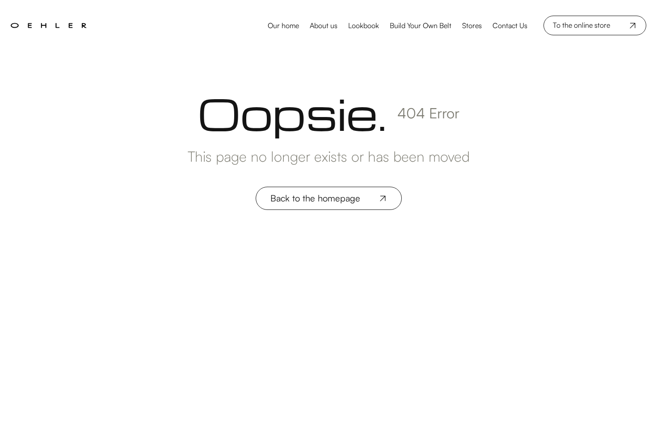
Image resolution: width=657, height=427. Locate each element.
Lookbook (363, 25)
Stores (472, 25)
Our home (283, 25)
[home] (86, 25)
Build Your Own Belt (420, 25)
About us (323, 25)
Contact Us (510, 25)
